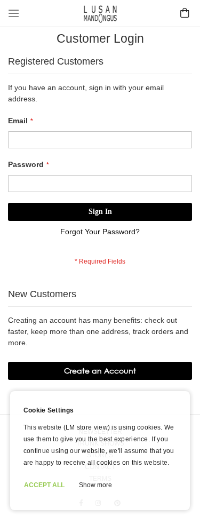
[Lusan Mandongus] (100, 20)
